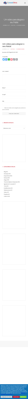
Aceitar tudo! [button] (16, 396)
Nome (4, 87)
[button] (25, 3)
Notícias (13, 25)
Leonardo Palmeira (21, 25)
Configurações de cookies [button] (6, 396)
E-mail (4, 94)
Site (3, 101)
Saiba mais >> (23, 396)
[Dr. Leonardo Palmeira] (10, 3)
